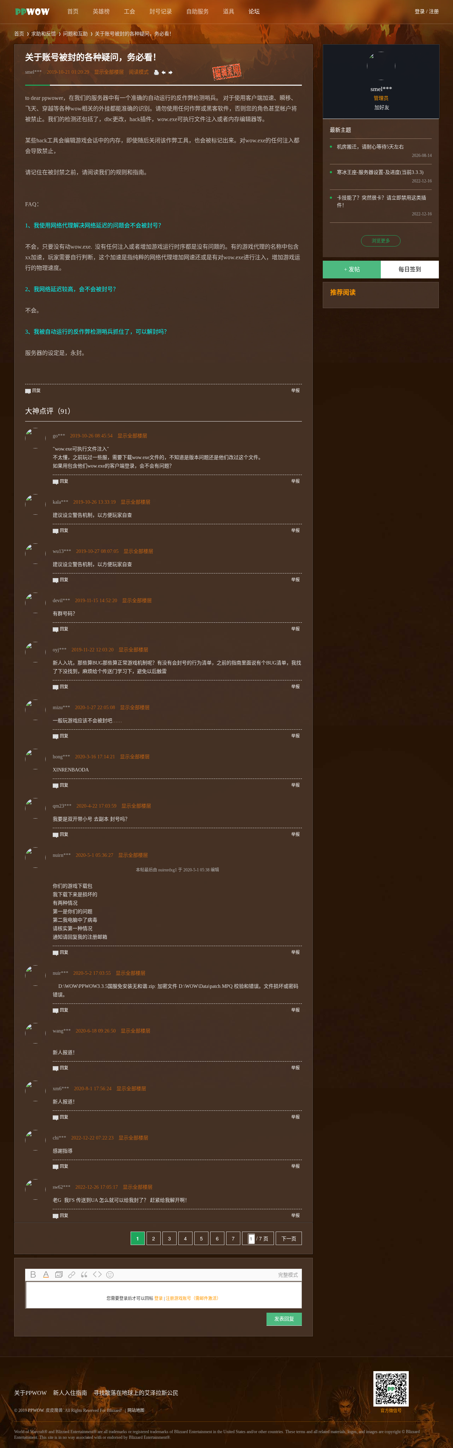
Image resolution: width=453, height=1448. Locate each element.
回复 (36, 390)
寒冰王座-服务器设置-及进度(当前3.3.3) (380, 172)
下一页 (288, 1238)
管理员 (381, 98)
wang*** (62, 1031)
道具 (228, 12)
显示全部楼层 (109, 72)
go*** (59, 436)
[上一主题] (163, 72)
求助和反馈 (43, 33)
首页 (73, 12)
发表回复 (284, 1319)
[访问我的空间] (381, 78)
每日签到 (409, 269)
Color (46, 1274)
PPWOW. (37, 1410)
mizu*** (61, 707)
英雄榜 (101, 12)
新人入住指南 (70, 1393)
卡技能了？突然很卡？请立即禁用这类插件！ (381, 201)
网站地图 (135, 1410)
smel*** (33, 72)
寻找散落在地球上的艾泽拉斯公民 (135, 1393)
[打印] (156, 72)
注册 (434, 11)
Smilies (110, 1274)
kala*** (60, 502)
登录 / (421, 11)
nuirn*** (62, 855)
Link (71, 1274)
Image (59, 1274)
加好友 (381, 107)
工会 (129, 12)
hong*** (61, 756)
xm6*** (61, 1088)
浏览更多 (381, 240)
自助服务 (197, 12)
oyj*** (60, 649)
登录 (158, 1298)
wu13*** (62, 551)
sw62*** (61, 1187)
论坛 (254, 12)
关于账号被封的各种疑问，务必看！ (134, 33)
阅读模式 (139, 72)
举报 (295, 390)
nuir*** (60, 973)
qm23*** (62, 806)
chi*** (59, 1138)
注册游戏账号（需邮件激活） (193, 1298)
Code (97, 1274)
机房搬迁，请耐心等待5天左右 (370, 146)
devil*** (61, 600)
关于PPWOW (30, 1393)
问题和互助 (75, 33)
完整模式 (288, 1275)
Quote (84, 1274)
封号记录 (160, 12)
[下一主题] (170, 72)
